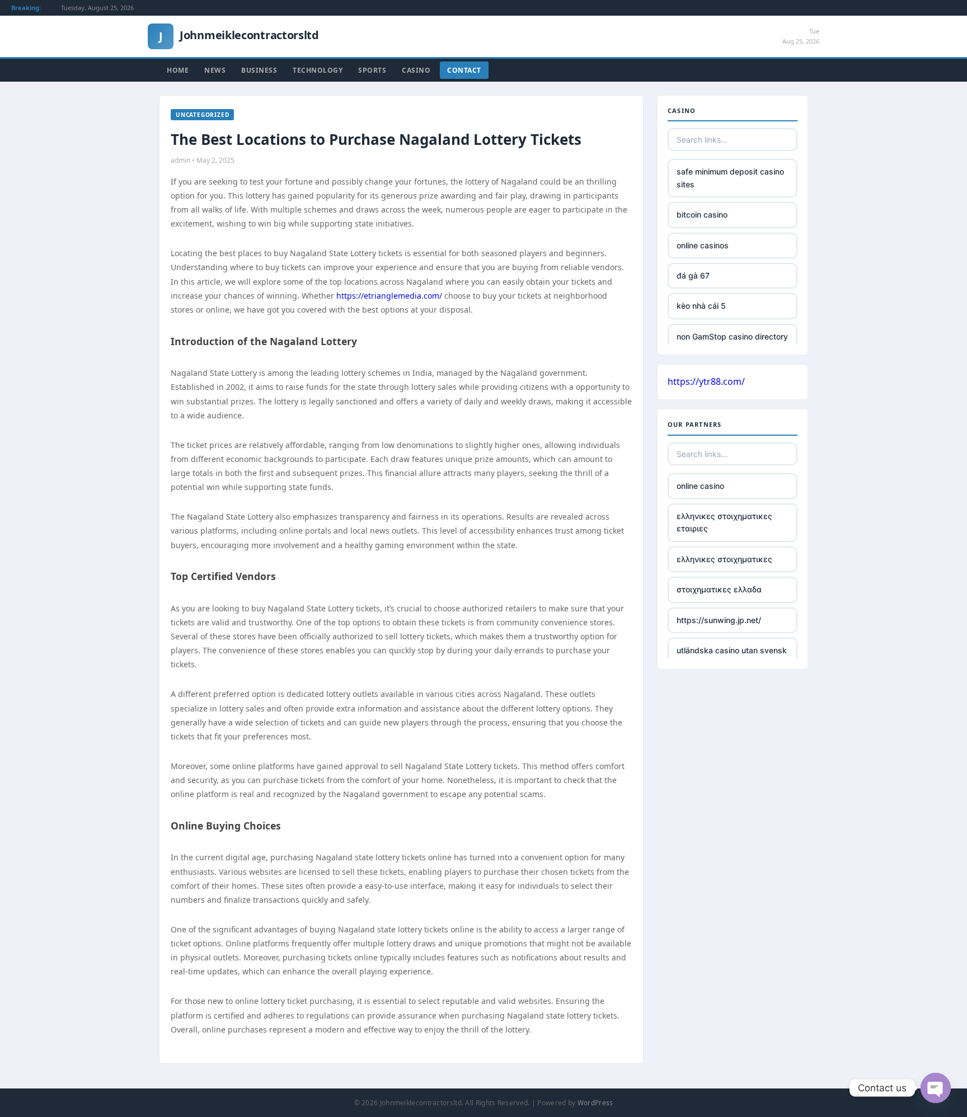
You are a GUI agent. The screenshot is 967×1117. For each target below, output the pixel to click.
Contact (464, 70)
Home (178, 70)
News (215, 70)
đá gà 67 (693, 275)
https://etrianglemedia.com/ (389, 295)
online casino (700, 486)
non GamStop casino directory (732, 336)
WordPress (595, 1102)
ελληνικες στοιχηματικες (724, 559)
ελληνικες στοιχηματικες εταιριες (724, 522)
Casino (416, 70)
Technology (317, 70)
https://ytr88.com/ (706, 381)
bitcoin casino (702, 214)
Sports (372, 70)
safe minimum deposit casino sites (730, 177)
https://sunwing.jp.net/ (719, 620)
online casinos (703, 245)
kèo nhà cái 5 (701, 305)
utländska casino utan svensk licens (732, 656)
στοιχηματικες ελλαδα (719, 589)
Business (259, 70)
